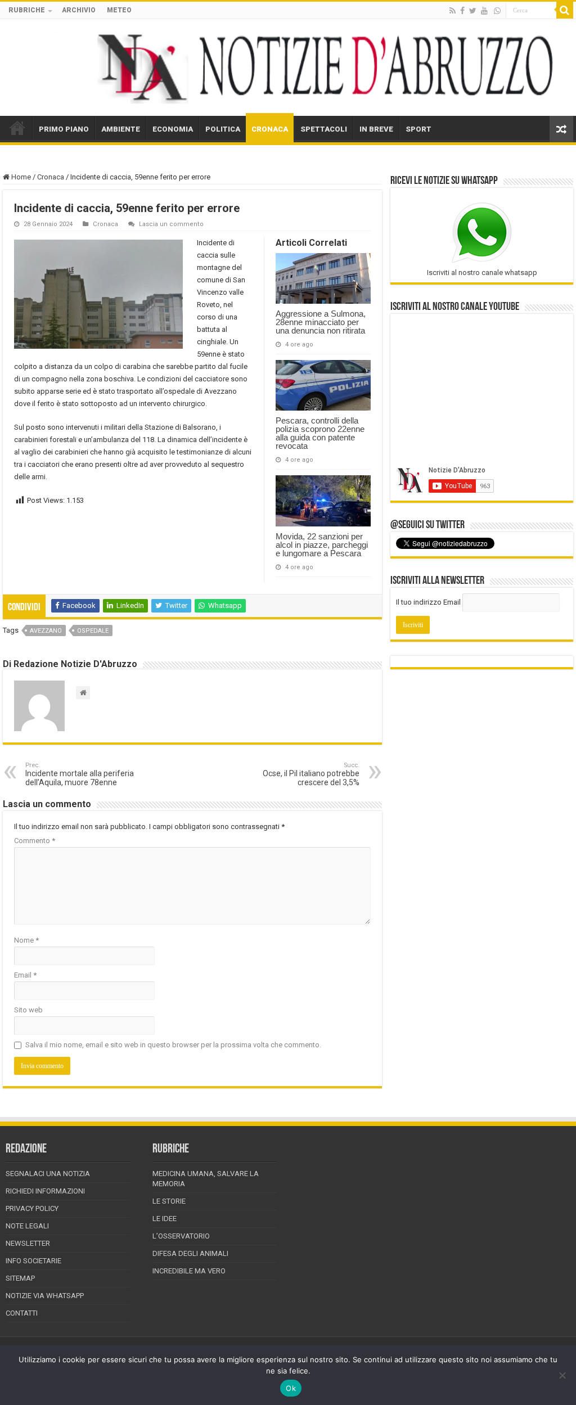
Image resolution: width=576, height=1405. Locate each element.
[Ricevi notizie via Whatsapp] (497, 10)
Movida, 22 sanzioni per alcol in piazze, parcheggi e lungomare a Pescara (322, 545)
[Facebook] (462, 10)
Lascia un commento (171, 224)
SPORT (418, 129)
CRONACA (269, 129)
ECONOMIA (172, 129)
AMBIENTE (120, 129)
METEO (119, 10)
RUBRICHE (26, 10)
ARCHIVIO (79, 10)
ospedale (93, 630)
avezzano (46, 630)
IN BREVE (376, 129)
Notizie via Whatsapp (45, 1295)
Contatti (22, 1313)
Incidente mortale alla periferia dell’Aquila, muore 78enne (79, 774)
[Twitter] (473, 10)
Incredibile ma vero (189, 1271)
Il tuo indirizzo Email (428, 602)
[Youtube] (484, 10)
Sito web (28, 1010)
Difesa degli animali (190, 1253)
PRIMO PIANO (64, 129)
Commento (34, 840)
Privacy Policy (32, 1208)
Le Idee (164, 1218)
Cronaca (50, 177)
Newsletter (28, 1243)
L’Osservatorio (181, 1236)
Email (25, 975)
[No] (562, 1375)
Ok (291, 1388)
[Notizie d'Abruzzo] (288, 67)
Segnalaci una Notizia (48, 1173)
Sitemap (20, 1278)
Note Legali (27, 1226)
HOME (17, 127)
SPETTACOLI (323, 129)
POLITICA (222, 129)
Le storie (169, 1201)
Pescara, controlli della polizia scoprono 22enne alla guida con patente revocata (320, 433)
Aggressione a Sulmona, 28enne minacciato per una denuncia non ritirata (321, 322)
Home (20, 177)
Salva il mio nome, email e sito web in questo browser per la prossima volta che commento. (173, 1045)
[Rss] (452, 10)
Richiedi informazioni (45, 1191)
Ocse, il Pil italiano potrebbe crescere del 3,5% (311, 774)
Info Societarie (33, 1261)
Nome (26, 940)
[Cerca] (564, 10)
